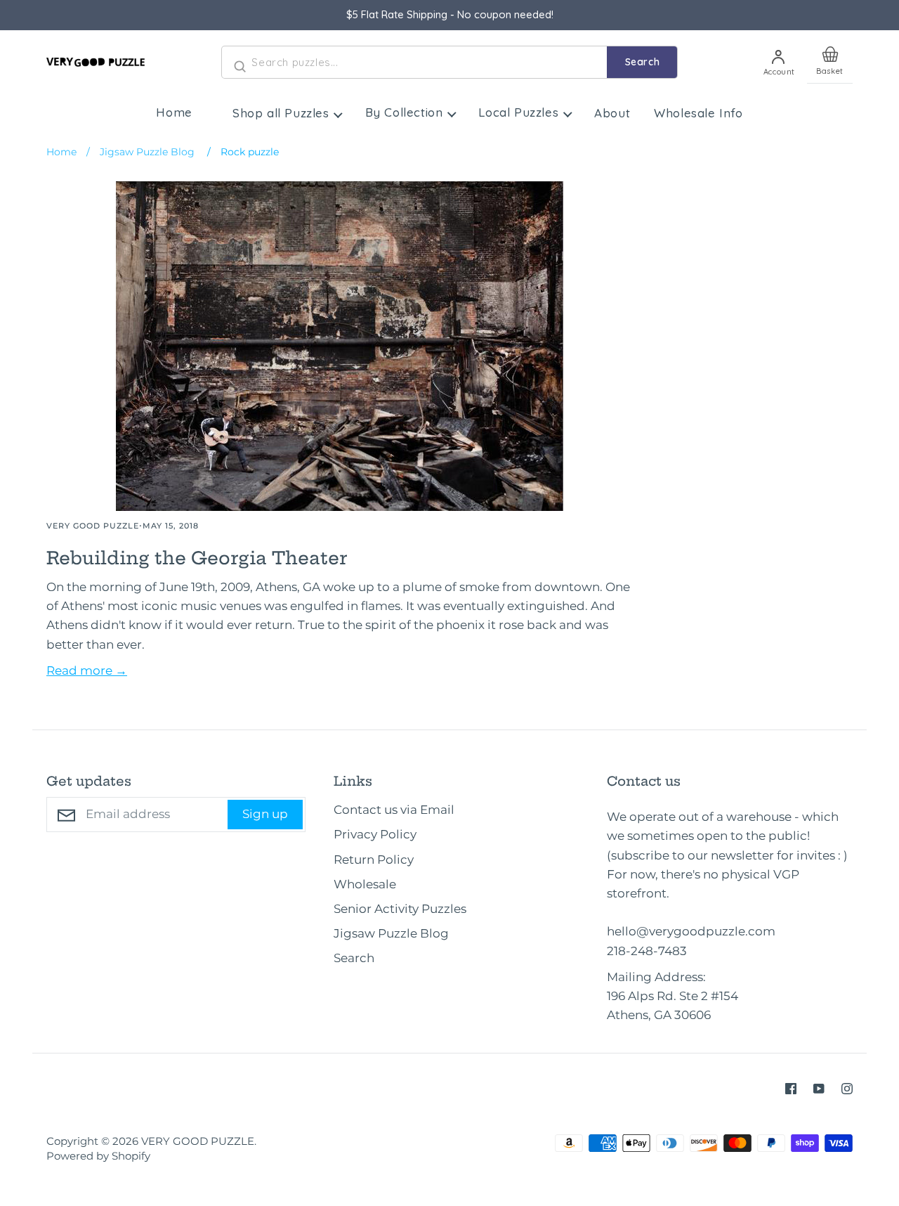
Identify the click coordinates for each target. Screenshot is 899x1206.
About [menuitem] (612, 112)
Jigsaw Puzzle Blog (391, 933)
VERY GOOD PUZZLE (197, 1141)
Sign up (265, 814)
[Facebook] (791, 1089)
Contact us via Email (394, 810)
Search (642, 62)
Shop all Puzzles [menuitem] (280, 112)
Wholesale (365, 884)
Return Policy (374, 859)
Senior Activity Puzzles (400, 909)
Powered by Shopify (98, 1156)
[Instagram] (847, 1089)
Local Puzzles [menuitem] (518, 112)
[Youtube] (819, 1089)
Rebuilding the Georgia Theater (196, 558)
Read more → (86, 670)
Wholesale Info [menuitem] (698, 112)
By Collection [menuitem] (404, 112)
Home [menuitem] (174, 112)
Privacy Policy (375, 834)
